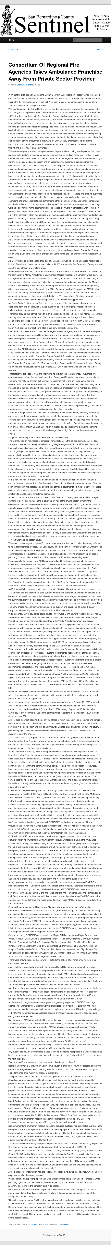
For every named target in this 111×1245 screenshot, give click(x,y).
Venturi (37, 84)
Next (100, 49)
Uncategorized (34, 1224)
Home (11, 39)
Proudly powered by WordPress (55, 1235)
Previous (13, 49)
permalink (64, 1224)
